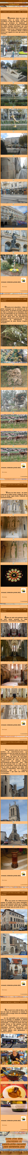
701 (16, 1133)
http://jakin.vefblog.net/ (23, 0)
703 (21, 1133)
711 (16, 1135)
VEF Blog (3, 1)
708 (9, 1135)
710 (14, 1135)
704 (24, 1133)
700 (14, 1133)
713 (22, 1135)
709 (11, 1135)
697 (6, 1133)
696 (3, 1133)
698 (8, 1133)
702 (19, 1133)
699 (11, 1133)
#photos (5, 286)
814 (25, 1135)
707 (6, 1135)
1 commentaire (24, 884)
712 (19, 1135)
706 (4, 1135)
